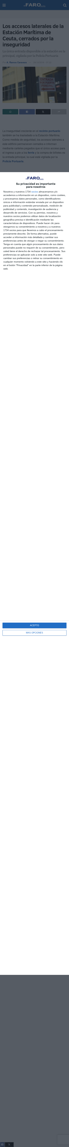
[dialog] (34, 573)
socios (34, 191)
